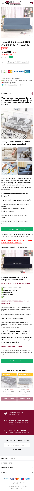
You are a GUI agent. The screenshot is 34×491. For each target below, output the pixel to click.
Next (31, 385)
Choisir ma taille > (17, 229)
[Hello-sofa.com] (13, 3)
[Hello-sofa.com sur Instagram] (20, 483)
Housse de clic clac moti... (9, 392)
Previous (3, 385)
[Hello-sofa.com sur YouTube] (17, 483)
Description (6, 93)
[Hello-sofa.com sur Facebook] (10, 483)
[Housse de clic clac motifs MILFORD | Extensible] (9, 380)
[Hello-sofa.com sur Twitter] (13, 483)
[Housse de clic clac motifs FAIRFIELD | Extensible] (25, 380)
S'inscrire (17, 449)
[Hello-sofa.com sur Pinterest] (24, 483)
